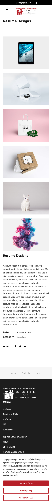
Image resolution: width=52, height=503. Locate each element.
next (38, 373)
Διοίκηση (7, 409)
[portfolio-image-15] (26, 162)
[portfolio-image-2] (26, 52)
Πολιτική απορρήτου (13, 452)
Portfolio (26, 373)
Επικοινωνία (9, 446)
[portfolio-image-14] (26, 125)
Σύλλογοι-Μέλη (11, 414)
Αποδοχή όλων (26, 483)
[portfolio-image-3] (26, 89)
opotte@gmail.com (23, 3)
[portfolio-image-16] (26, 198)
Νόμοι (6, 441)
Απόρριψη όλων (26, 498)
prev (13, 373)
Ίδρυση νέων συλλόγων (15, 436)
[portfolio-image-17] (26, 234)
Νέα (5, 424)
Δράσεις (7, 419)
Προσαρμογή (26, 491)
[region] (26, 478)
